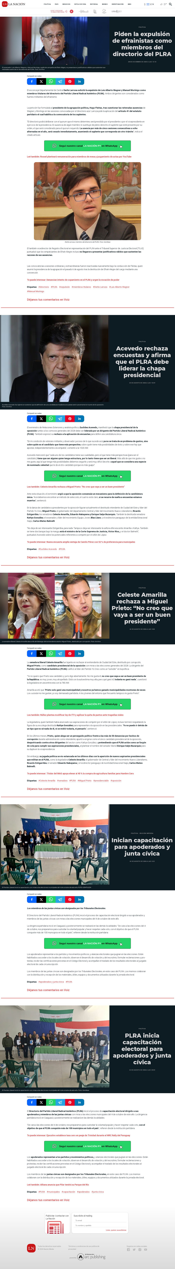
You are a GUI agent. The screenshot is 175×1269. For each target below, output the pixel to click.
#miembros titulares (81, 287)
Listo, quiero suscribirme (116, 1230)
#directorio (43, 287)
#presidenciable (101, 780)
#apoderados (83, 1192)
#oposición (116, 780)
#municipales (53, 1192)
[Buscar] (170, 4)
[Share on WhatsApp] (51, 81)
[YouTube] (146, 1250)
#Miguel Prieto (84, 780)
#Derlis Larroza (100, 287)
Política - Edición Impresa (142, 833)
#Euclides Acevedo (47, 549)
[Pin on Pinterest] (70, 81)
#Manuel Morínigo (35, 291)
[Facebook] (128, 1250)
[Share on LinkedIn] (79, 81)
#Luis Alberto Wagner (119, 287)
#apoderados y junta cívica (51, 982)
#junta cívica (98, 1192)
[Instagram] (140, 1250)
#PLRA (54, 287)
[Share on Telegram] (60, 81)
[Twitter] (134, 1250)
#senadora (62, 780)
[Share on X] (41, 81)
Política (142, 27)
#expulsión (64, 287)
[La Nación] (13, 4)
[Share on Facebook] (32, 81)
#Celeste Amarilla (46, 780)
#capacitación (68, 1192)
